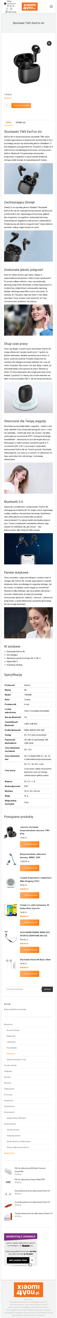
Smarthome (9, 1106)
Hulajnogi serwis (13, 1136)
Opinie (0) (20, 122)
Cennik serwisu (13, 1130)
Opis (8, 122)
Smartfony (8, 1100)
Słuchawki (11, 1054)
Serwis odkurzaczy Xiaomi (18, 1147)
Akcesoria (8, 1024)
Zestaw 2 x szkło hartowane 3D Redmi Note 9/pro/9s (34, 907)
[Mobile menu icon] (51, 6)
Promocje (8, 1095)
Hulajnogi (8, 1071)
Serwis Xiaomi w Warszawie (18, 1141)
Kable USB (11, 1036)
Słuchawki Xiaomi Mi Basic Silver (35, 959)
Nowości (7, 1083)
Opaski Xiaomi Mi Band (16, 1118)
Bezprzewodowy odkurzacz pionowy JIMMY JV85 (33, 856)
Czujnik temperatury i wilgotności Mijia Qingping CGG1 (36, 879)
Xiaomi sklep (9, 1153)
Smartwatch (9, 1112)
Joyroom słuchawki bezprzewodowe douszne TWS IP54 (34, 830)
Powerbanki (12, 1048)
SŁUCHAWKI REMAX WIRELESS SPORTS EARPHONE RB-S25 (35, 934)
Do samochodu (13, 1030)
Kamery (7, 1077)
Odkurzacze (9, 1089)
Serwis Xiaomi (10, 1124)
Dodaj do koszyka (21, 105)
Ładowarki (11, 1042)
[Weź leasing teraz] (20, 1266)
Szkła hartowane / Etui (16, 1059)
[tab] (8, 123)
